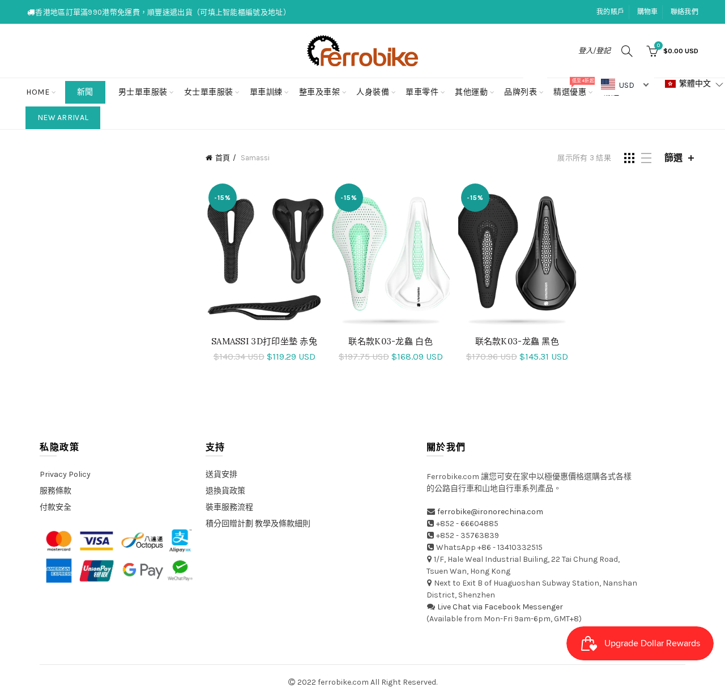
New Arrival (62, 117)
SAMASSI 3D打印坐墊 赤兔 (264, 341)
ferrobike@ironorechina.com (490, 512)
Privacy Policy (65, 474)
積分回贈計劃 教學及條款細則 (258, 523)
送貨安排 (221, 474)
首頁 (222, 157)
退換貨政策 (225, 491)
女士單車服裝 (208, 92)
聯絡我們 (684, 12)
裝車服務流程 (229, 507)
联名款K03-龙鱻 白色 (390, 341)
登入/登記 (594, 50)
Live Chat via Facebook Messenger (500, 607)
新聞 (85, 92)
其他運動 (471, 92)
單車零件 (422, 92)
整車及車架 (319, 92)
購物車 (647, 12)
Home (37, 92)
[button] (694, 84)
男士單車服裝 (143, 92)
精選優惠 (573, 87)
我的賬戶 (610, 12)
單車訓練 (266, 92)
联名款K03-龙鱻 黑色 (517, 341)
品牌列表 (524, 87)
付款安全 (55, 507)
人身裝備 (372, 92)
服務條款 (55, 491)
